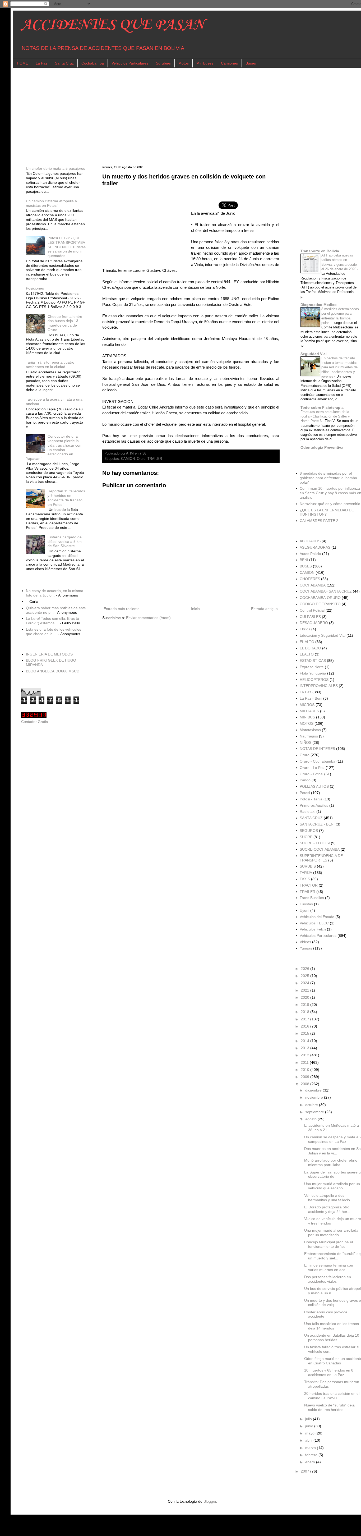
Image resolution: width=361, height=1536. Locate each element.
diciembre (314, 1090)
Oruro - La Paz (312, 767)
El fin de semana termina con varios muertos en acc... (328, 1267)
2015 (305, 1033)
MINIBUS (307, 717)
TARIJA (306, 872)
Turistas (306, 904)
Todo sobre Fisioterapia (322, 407)
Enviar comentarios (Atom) (148, 618)
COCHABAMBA (313, 585)
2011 (305, 1062)
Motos (183, 63)
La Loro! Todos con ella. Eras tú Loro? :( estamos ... (52, 620)
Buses (251, 63)
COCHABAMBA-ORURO (320, 597)
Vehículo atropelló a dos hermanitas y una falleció (327, 1197)
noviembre (314, 1097)
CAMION (128, 459)
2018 (305, 1012)
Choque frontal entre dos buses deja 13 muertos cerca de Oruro (65, 323)
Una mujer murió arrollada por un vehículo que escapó (332, 1186)
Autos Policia (310, 554)
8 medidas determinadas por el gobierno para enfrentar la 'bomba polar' (328, 477)
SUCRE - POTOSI (315, 843)
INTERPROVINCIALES (319, 686)
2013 (305, 1048)
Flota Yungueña (313, 673)
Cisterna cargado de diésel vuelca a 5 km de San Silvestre (65, 541)
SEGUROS (309, 830)
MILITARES (309, 711)
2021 (305, 990)
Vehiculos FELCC (314, 923)
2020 (305, 997)
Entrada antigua (264, 609)
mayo (310, 1433)
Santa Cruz (64, 63)
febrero (311, 1455)
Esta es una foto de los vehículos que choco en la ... (53, 631)
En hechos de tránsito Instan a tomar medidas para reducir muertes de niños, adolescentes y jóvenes (339, 367)
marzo (311, 1448)
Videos (305, 942)
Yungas (306, 948)
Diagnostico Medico (318, 304)
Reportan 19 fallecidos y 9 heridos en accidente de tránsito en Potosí (66, 497)
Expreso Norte (312, 667)
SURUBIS (308, 866)
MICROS (307, 705)
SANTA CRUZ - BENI (317, 824)
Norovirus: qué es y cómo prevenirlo (330, 504)
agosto (311, 1119)
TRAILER (154, 459)
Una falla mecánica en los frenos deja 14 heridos (331, 1326)
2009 (305, 1077)
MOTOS (306, 723)
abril (309, 1440)
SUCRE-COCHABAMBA (320, 849)
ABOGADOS (310, 541)
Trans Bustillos (312, 898)
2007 (305, 1471)
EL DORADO (310, 648)
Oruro (141, 459)
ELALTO (307, 654)
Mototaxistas (310, 730)
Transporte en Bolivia (319, 251)
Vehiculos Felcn (313, 929)
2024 (305, 983)
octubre (312, 1105)
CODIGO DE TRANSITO (320, 604)
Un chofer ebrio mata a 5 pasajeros (55, 168)
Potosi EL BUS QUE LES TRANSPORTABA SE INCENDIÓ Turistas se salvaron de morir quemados (67, 247)
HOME (22, 63)
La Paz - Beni (311, 698)
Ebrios (305, 629)
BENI (304, 560)
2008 (305, 1084)
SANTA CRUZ (311, 818)
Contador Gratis (34, 721)
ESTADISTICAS (313, 660)
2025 (305, 976)
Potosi (305, 793)
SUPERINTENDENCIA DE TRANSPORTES (321, 858)
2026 (305, 968)
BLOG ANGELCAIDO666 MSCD (52, 671)
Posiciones (35, 288)
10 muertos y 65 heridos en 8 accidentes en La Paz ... (328, 1372)
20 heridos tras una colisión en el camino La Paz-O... (331, 1395)
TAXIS (305, 879)
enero (310, 1462)
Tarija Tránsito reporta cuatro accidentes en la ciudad (50, 364)
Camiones (229, 63)
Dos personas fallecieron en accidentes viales (327, 1279)
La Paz (41, 63)
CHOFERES (310, 579)
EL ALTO (307, 642)
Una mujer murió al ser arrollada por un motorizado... (331, 1232)
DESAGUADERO (314, 623)
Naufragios (309, 736)
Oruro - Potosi (311, 774)
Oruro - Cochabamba (317, 761)
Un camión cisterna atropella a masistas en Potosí (51, 203)
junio (309, 1426)
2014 (305, 1041)
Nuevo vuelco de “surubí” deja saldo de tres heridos (329, 1407)
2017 (305, 1019)
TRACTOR (309, 885)
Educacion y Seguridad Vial (322, 635)
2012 (305, 1055)
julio (309, 1419)
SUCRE (306, 837)
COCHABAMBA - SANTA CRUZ (326, 591)
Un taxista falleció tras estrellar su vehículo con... (332, 1349)
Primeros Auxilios (314, 805)
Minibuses (204, 63)
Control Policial (312, 610)
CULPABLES (310, 617)
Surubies (163, 63)
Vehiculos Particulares (130, 63)
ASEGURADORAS (315, 547)
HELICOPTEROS (314, 679)
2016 (305, 1026)
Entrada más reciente (122, 609)
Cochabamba (92, 63)
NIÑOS (305, 742)
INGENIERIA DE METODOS (49, 654)
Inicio (195, 609)
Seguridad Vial (313, 354)
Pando (305, 780)
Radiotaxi (307, 811)
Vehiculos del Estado (317, 917)
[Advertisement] (179, 113)
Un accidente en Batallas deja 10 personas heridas (331, 1337)
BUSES (306, 566)
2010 (305, 1069)
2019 (305, 1004)
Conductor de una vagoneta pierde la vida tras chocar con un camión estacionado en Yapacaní (54, 447)
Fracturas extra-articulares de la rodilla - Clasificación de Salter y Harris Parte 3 (325, 416)
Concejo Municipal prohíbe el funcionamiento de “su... (328, 1244)
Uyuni (304, 910)
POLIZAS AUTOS (314, 786)
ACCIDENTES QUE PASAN (112, 25)
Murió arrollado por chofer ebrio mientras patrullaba (330, 1162)
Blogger (209, 1501)
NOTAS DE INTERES (317, 748)
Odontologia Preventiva (321, 447)
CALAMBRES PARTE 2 (319, 521)
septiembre (315, 1112)
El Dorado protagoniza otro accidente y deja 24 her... (327, 1209)
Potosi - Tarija (311, 799)
